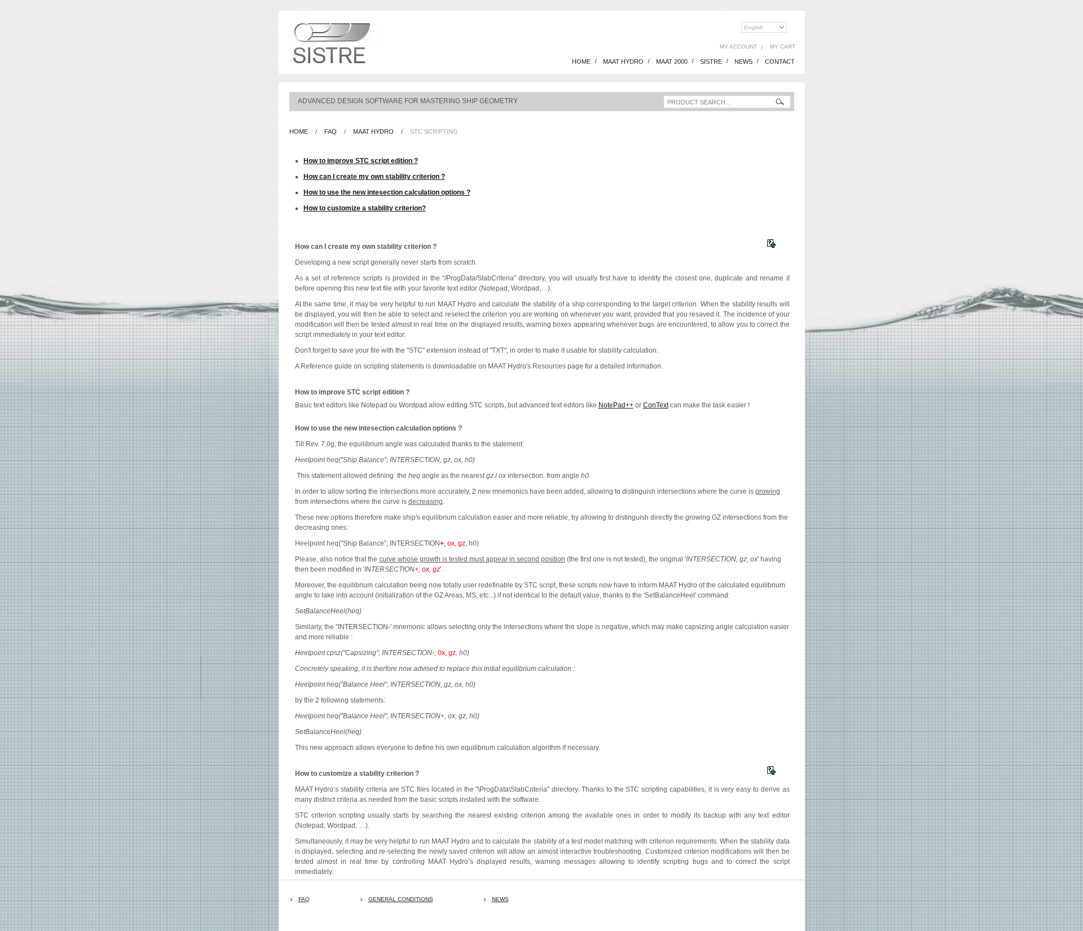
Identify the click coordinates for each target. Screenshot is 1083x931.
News (500, 899)
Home (298, 131)
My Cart (782, 46)
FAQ (304, 899)
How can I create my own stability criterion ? (374, 177)
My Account (738, 46)
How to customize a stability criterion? (364, 208)
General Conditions (400, 899)
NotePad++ (615, 405)
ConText (655, 405)
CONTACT (780, 61)
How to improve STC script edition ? (360, 161)
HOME (581, 61)
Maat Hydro (373, 131)
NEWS (743, 61)
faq (330, 131)
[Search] (779, 102)
